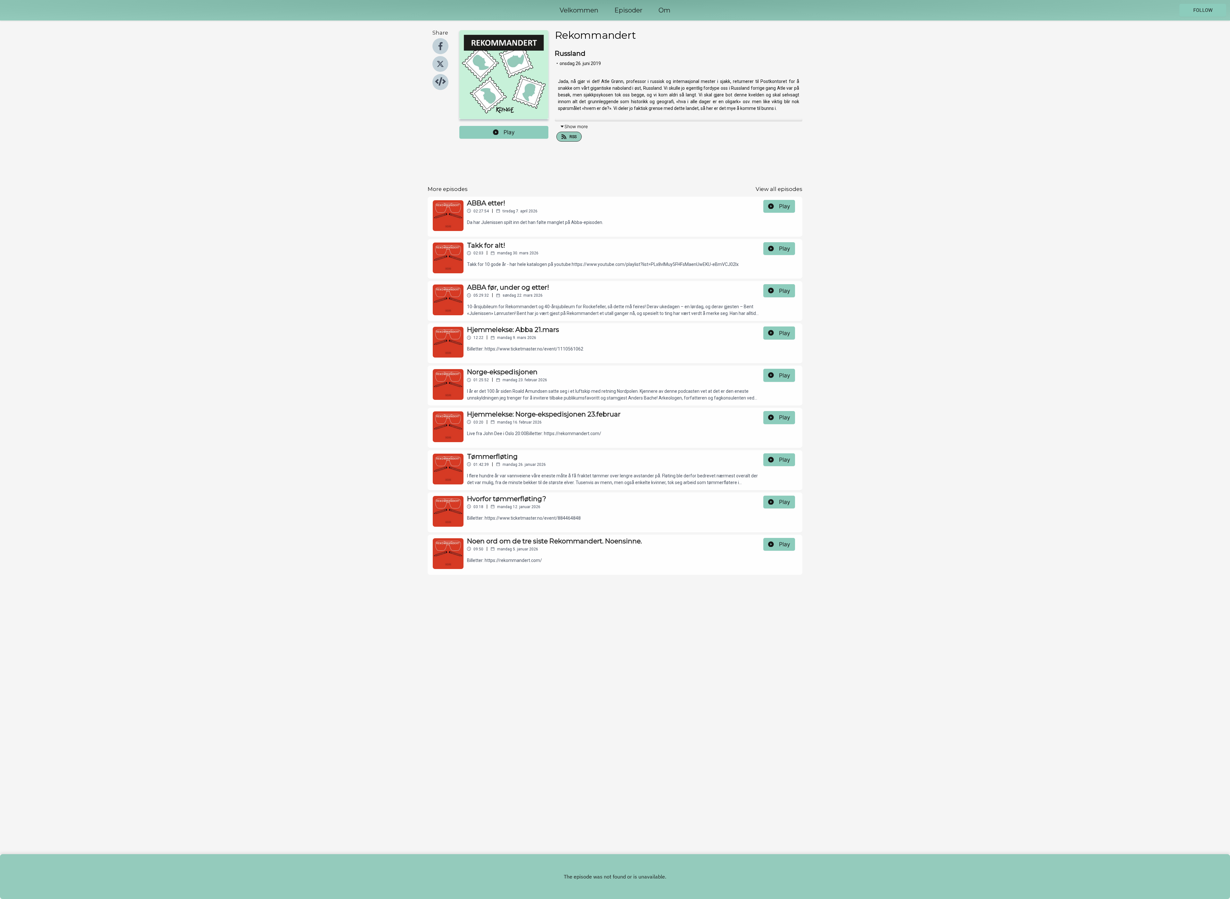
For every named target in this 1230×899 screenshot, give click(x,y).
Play (509, 132)
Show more (576, 126)
